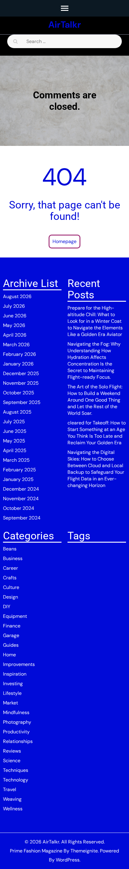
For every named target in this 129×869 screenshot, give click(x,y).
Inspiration (14, 674)
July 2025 (14, 421)
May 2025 (14, 441)
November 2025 (21, 383)
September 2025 (21, 402)
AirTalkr (64, 24)
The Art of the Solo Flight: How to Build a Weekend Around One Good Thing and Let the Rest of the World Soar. (95, 400)
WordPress (68, 860)
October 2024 (18, 508)
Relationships (18, 741)
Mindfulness (16, 712)
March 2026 (16, 344)
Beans (9, 549)
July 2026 (14, 306)
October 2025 (18, 393)
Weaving (12, 799)
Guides (11, 645)
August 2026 (17, 296)
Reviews (12, 751)
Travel (9, 789)
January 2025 (18, 479)
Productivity (16, 732)
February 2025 (19, 470)
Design (10, 597)
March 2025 (16, 460)
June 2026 (14, 316)
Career (10, 568)
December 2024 (21, 489)
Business (12, 558)
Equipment (15, 616)
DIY (6, 606)
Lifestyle (12, 693)
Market (10, 703)
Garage (11, 635)
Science (11, 760)
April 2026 (14, 335)
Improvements (19, 664)
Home (9, 655)
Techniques (15, 770)
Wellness (12, 809)
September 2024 (21, 518)
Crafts (9, 578)
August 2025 (17, 412)
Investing (13, 683)
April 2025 (14, 450)
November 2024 (21, 498)
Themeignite (84, 851)
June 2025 (14, 431)
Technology (15, 780)
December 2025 (21, 373)
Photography (17, 722)
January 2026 (18, 364)
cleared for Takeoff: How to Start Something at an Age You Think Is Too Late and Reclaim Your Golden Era (97, 433)
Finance (11, 626)
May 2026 (14, 325)
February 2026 (19, 354)
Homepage (64, 241)
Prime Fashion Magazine (36, 851)
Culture (11, 587)
